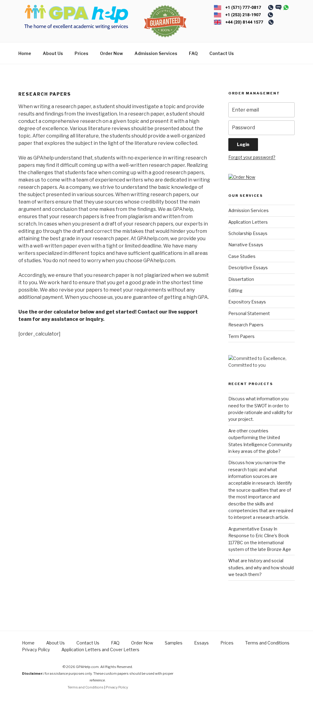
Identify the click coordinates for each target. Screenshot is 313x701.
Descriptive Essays (248, 267)
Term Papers (241, 336)
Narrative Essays (245, 244)
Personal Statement (249, 313)
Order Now (111, 53)
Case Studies (242, 256)
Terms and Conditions (267, 642)
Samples (173, 642)
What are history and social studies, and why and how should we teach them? (261, 567)
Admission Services (155, 53)
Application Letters (248, 222)
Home (24, 53)
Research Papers (245, 324)
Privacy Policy (36, 649)
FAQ (193, 53)
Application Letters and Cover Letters (100, 649)
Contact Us (221, 53)
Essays (201, 642)
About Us (53, 53)
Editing (235, 290)
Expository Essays (247, 301)
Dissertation (241, 279)
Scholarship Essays (247, 233)
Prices (81, 53)
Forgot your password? (251, 157)
